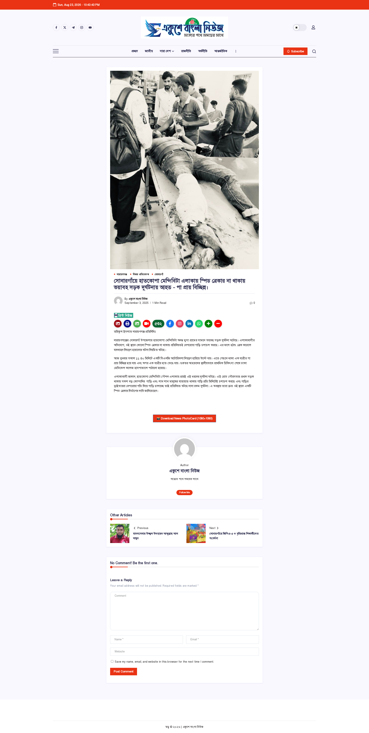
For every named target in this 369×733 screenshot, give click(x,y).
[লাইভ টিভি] (146, 323)
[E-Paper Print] (127, 323)
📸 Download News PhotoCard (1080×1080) (185, 418)
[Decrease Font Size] (218, 323)
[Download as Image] (137, 323)
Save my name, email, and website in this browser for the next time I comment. (164, 661)
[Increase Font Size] (208, 323)
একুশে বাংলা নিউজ (138, 299)
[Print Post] (118, 323)
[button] (300, 27)
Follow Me (184, 492)
